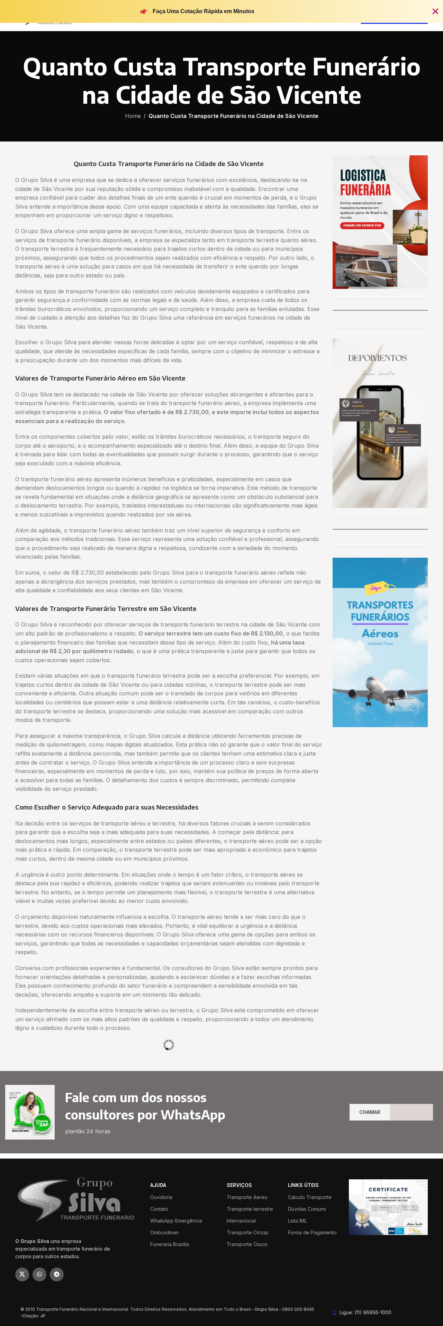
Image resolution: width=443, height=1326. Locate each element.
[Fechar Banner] (435, 11)
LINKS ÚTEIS (303, 1296)
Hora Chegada (143, 1106)
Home (133, 115)
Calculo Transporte (310, 1308)
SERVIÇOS (239, 1296)
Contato (159, 1320)
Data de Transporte (39, 1106)
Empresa (230, 1080)
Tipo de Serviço (34, 1080)
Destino (127, 1080)
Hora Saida (112, 1106)
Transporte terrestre (250, 1320)
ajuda (158, 1296)
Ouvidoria (161, 1308)
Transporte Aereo (247, 1308)
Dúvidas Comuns (307, 1320)
